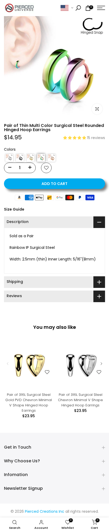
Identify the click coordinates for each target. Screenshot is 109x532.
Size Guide (14, 209)
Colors (10, 150)
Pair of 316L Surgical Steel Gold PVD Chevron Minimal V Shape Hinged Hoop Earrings (28, 402)
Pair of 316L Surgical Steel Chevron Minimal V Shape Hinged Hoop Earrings (80, 400)
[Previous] (8, 364)
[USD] (67, 8)
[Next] (101, 364)
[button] (75, 138)
